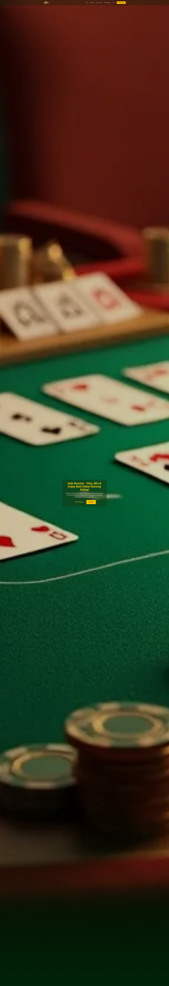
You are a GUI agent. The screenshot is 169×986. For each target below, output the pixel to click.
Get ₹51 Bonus (79, 502)
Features (92, 2)
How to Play (99, 2)
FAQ (114, 2)
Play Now (91, 502)
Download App (107, 2)
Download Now (121, 2)
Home (87, 2)
